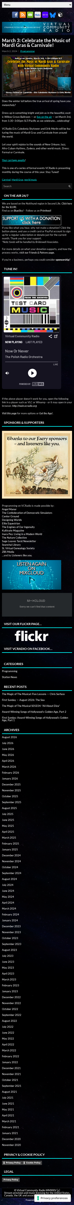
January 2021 (10, 1133)
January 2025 (10, 849)
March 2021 (9, 1121)
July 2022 (7, 1026)
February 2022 (10, 1056)
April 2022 (8, 1044)
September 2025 (11, 802)
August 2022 (9, 1020)
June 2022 (8, 1032)
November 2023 (11, 932)
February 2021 (10, 1127)
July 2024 (7, 884)
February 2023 (10, 985)
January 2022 (10, 1062)
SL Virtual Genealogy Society (18, 548)
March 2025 (9, 837)
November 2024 (11, 861)
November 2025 (11, 790)
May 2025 (8, 825)
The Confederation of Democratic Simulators (27, 512)
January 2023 (10, 991)
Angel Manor (9, 509)
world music (30, 179)
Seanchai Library (11, 544)
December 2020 (11, 1139)
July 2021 (7, 1097)
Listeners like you (22, 555)
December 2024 (11, 855)
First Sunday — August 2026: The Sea (23, 699)
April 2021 (8, 1115)
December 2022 (11, 997)
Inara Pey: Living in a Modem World (22, 534)
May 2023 (8, 967)
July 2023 (7, 955)
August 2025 (9, 808)
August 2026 (9, 737)
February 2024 (10, 914)
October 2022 (10, 1009)
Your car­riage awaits (13, 160)
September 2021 (11, 1085)
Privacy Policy (13, 1162)
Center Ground (10, 516)
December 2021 (11, 1068)
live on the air (44, 116)
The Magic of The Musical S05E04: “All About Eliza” (31, 705)
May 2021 (8, 1109)
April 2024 (8, 902)
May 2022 (8, 1038)
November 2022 (11, 1003)
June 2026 (8, 749)
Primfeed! (45, 210)
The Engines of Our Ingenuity (18, 527)
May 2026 (8, 754)
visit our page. (37, 252)
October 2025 (10, 796)
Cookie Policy (33, 1162)
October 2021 (10, 1079)
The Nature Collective (14, 537)
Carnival (6, 179)
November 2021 (11, 1074)
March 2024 (9, 908)
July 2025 (7, 814)
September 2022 (11, 1014)
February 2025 (10, 843)
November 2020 (11, 1144)
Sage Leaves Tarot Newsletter (19, 541)
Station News (9, 677)
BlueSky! (19, 210)
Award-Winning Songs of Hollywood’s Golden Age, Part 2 (34, 711)
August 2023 (9, 949)
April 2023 (8, 973)
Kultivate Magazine (13, 530)
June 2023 (8, 961)
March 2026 (9, 766)
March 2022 (9, 1050)
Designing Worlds (12, 519)
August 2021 (9, 1091)
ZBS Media (8, 551)
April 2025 (8, 831)
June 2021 (8, 1103)
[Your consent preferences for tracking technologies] (52, 1198)
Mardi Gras (17, 179)
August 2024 (9, 879)
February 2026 (10, 772)
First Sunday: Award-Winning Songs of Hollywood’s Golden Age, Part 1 (35, 719)
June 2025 (8, 819)
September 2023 (11, 944)
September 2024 (11, 873)
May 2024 (8, 896)
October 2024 (10, 867)
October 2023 (10, 938)
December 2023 (11, 926)
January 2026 (10, 778)
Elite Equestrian (11, 523)
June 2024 (8, 890)
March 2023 (9, 979)
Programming (27, 51)
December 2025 (11, 784)
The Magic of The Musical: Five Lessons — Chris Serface (33, 694)
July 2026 (7, 743)
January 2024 (10, 920)
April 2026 (8, 760)
